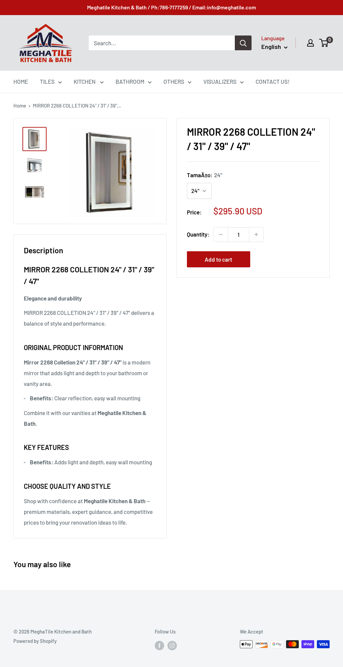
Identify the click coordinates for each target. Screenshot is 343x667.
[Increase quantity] (256, 234)
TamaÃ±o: (204, 175)
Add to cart (218, 259)
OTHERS (173, 81)
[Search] (243, 43)
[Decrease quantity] (221, 234)
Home (19, 106)
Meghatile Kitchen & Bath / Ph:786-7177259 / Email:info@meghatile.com (171, 7)
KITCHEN (85, 81)
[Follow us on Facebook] (159, 645)
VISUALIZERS (219, 81)
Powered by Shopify (35, 641)
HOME (20, 81)
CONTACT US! (273, 81)
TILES (47, 81)
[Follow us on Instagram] (172, 645)
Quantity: (198, 234)
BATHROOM (130, 81)
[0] (324, 43)
